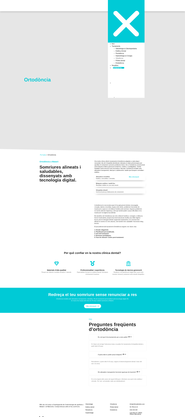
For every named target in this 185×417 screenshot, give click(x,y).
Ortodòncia (119, 58)
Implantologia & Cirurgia (124, 56)
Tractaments (116, 46)
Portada (43, 155)
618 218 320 (133, 410)
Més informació (134, 177)
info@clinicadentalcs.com (137, 404)
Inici (113, 44)
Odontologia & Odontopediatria (126, 48)
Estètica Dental (121, 51)
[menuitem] (128, 76)
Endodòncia (120, 63)
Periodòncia (120, 53)
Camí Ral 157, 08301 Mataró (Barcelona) (136, 413)
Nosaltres (115, 65)
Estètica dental (89, 407)
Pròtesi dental (120, 60)
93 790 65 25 (134, 407)
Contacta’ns (117, 68)
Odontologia (89, 404)
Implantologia (89, 413)
